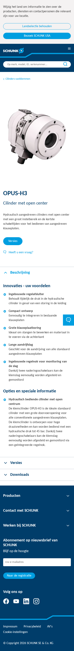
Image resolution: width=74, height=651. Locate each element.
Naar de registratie (19, 575)
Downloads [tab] (19, 475)
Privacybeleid (32, 626)
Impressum (10, 626)
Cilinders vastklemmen (18, 78)
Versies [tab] (12, 241)
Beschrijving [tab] (20, 273)
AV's (49, 626)
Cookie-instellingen (15, 632)
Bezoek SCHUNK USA (37, 35)
